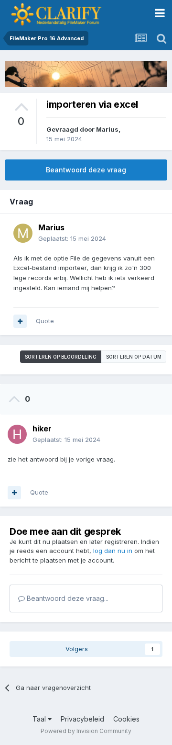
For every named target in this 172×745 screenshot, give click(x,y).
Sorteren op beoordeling (61, 357)
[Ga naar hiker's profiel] (17, 434)
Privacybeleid (82, 719)
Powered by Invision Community (86, 730)
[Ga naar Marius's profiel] (22, 233)
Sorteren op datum (133, 357)
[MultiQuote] (20, 321)
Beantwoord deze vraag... (66, 598)
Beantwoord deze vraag (86, 170)
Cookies (126, 719)
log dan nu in (112, 550)
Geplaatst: (72, 238)
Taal (40, 719)
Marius (107, 129)
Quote (45, 321)
